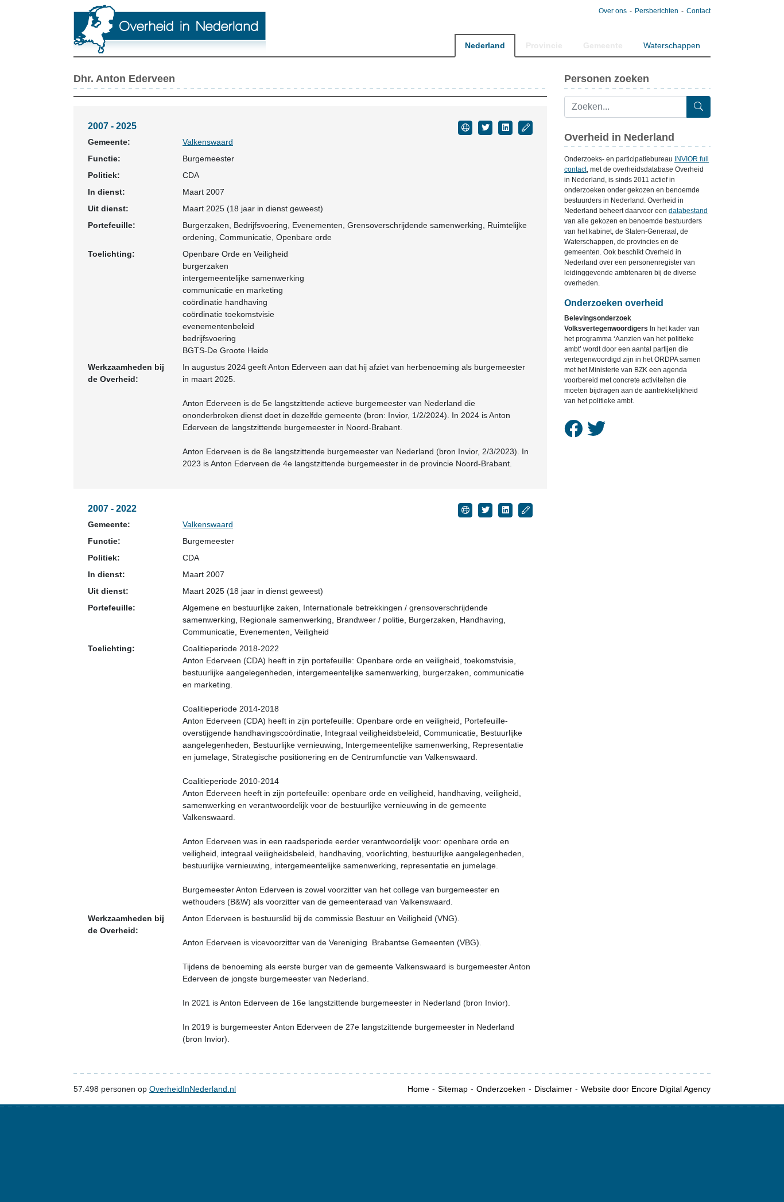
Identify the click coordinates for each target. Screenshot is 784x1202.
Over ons (613, 11)
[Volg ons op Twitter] (596, 429)
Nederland (485, 45)
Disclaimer (553, 1088)
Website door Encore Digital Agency (646, 1088)
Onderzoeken (501, 1088)
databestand (688, 211)
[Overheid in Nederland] (170, 29)
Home (418, 1088)
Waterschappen (671, 45)
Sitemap (453, 1088)
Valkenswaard (208, 141)
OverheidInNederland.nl (192, 1088)
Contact (698, 11)
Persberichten (656, 11)
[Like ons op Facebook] (573, 429)
